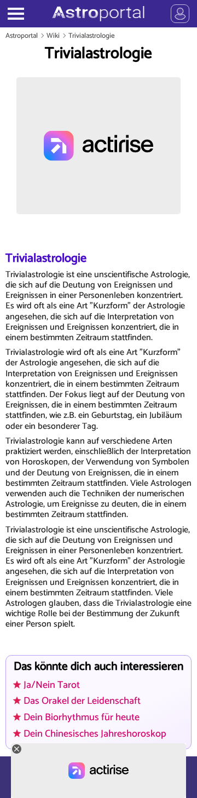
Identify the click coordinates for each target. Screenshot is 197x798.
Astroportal (21, 36)
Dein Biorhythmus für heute (82, 717)
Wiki (53, 36)
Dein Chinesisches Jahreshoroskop (95, 734)
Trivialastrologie (91, 36)
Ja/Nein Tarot (52, 685)
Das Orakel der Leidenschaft (82, 701)
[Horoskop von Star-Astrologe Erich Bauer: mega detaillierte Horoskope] (98, 13)
